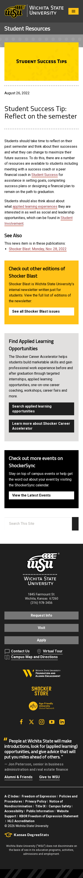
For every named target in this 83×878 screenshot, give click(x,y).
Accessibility (13, 811)
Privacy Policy (35, 801)
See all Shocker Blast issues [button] (36, 311)
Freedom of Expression (39, 796)
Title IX (40, 806)
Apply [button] (41, 640)
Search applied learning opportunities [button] (32, 408)
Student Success (44, 175)
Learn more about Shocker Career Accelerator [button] (41, 426)
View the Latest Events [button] (31, 495)
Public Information (40, 811)
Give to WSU (49, 777)
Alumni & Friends (18, 777)
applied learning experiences (35, 206)
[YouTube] (51, 722)
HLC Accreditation (21, 821)
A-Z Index (11, 796)
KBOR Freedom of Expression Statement (48, 816)
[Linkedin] (62, 722)
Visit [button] (41, 628)
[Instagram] (41, 722)
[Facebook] (21, 722)
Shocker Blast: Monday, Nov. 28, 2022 (38, 249)
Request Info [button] (41, 615)
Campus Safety (60, 806)
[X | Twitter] (31, 722)
